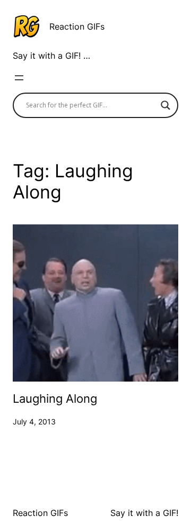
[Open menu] (19, 77)
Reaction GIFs (77, 26)
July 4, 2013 (34, 421)
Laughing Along (55, 398)
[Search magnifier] (165, 105)
